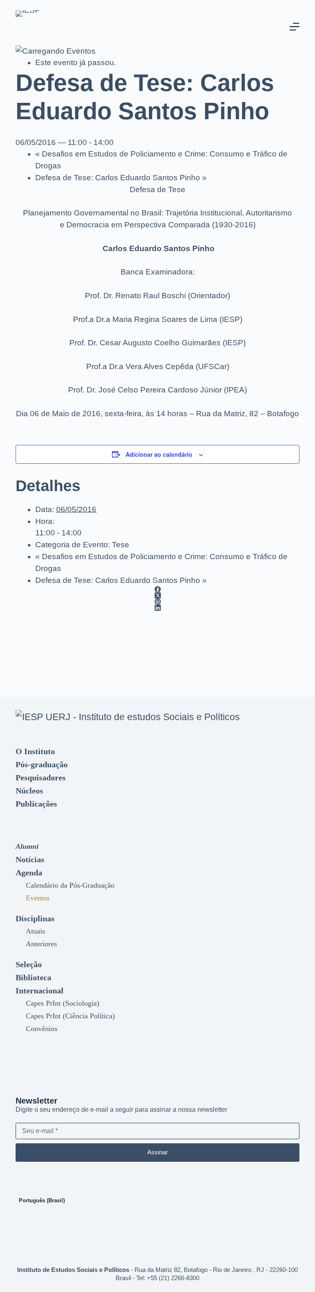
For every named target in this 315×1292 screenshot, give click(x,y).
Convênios (41, 1029)
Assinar (157, 1152)
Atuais (35, 931)
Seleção (29, 964)
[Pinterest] (157, 601)
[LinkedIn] (157, 608)
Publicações (36, 803)
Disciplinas (35, 918)
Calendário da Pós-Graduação (70, 885)
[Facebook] (157, 589)
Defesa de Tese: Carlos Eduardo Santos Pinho (121, 177)
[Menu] (294, 27)
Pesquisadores (41, 777)
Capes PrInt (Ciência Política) (70, 1016)
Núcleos (29, 790)
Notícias (30, 859)
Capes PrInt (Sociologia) (62, 1003)
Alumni (27, 846)
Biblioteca (33, 977)
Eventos (38, 898)
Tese (120, 544)
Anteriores (41, 944)
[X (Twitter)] (157, 595)
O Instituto (35, 751)
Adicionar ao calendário (159, 454)
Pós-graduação (42, 764)
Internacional (40, 990)
